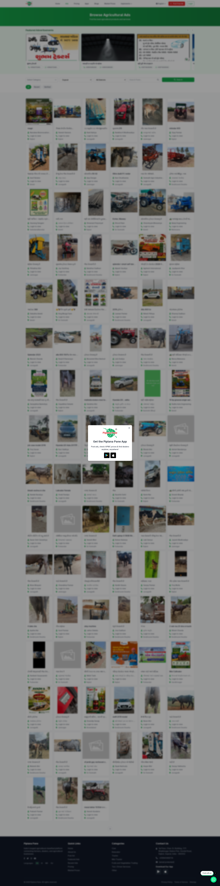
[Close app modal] (129, 428)
